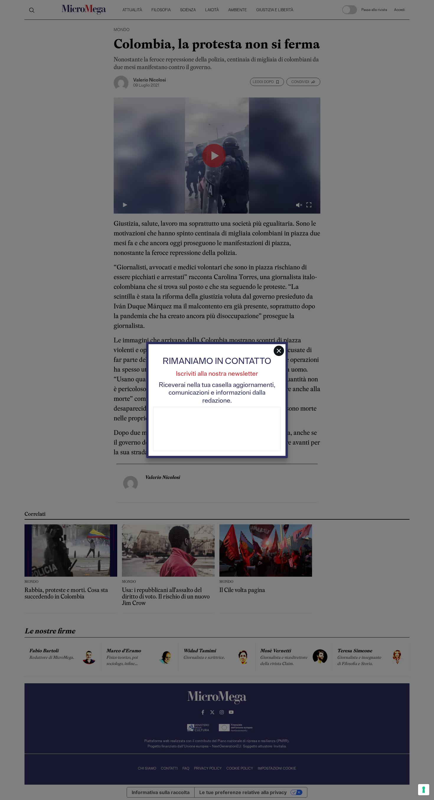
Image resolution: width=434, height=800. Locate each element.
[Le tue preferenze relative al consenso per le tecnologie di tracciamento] (423, 789)
